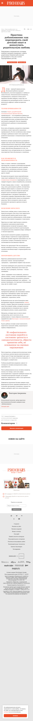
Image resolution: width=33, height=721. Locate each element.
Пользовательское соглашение (16, 539)
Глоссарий (16, 534)
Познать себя (21, 62)
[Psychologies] (16, 3)
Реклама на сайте (16, 526)
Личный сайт (5, 406)
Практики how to (12, 62)
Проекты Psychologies (16, 546)
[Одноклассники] (14, 519)
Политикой (8, 496)
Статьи (2, 29)
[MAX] (11, 515)
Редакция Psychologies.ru (10, 416)
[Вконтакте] (22, 515)
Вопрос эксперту (16, 531)
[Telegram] (17, 515)
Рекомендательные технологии (16, 544)
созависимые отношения (8, 180)
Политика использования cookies (16, 541)
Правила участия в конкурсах (16, 536)
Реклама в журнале (17, 529)
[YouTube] (19, 519)
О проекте (16, 524)
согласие (9, 494)
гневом (26, 302)
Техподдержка (16, 549)
